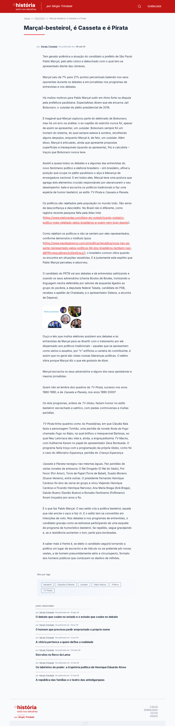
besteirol (47, 584)
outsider (84, 584)
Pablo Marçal (100, 584)
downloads (154, 6)
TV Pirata (48, 590)
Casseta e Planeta (65, 584)
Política (115, 584)
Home (27, 18)
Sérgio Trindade (49, 46)
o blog (154, 706)
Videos (154, 716)
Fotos (154, 713)
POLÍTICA (40, 18)
